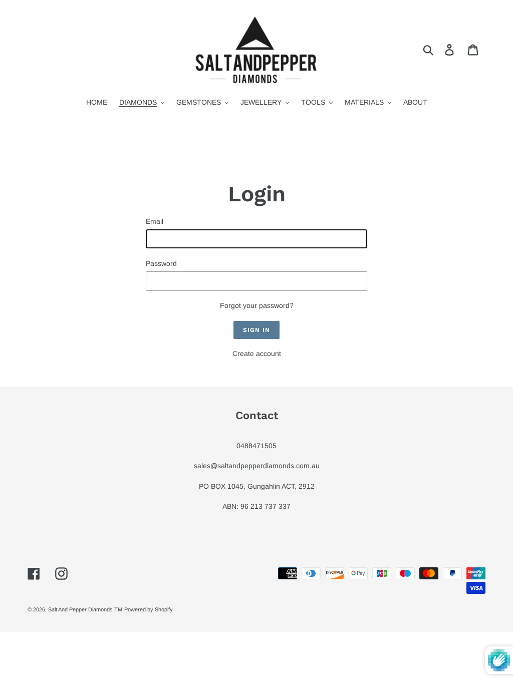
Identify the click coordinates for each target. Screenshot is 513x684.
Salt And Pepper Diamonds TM (85, 609)
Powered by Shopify (148, 609)
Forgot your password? (257, 305)
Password (161, 263)
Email (154, 221)
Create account (256, 354)
